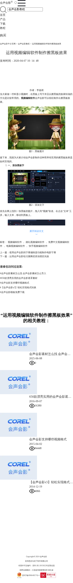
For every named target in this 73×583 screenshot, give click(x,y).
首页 (2, 15)
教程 (2, 28)
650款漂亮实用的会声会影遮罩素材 (18, 278)
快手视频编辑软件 (38, 246)
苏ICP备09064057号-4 (31, 575)
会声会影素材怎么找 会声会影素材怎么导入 (23, 273)
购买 (3, 35)
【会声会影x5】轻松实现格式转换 (18, 287)
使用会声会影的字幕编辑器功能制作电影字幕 (32, 252)
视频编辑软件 (15, 242)
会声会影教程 (24, 44)
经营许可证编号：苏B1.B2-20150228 (32, 566)
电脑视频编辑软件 (15, 246)
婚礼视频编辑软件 (35, 242)
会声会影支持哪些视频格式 (14, 282)
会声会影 (6, 2)
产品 (2, 19)
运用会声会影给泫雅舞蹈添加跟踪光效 (29, 256)
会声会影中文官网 (8, 44)
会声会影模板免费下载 (12, 292)
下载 (2, 23)
